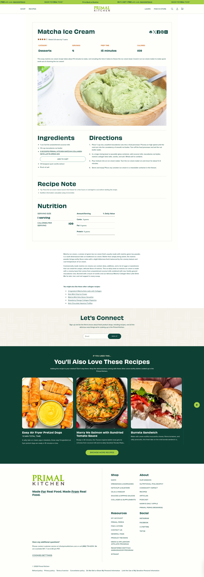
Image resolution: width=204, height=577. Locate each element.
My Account (117, 518)
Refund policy (37, 570)
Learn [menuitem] (148, 9)
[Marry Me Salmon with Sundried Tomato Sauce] (101, 403)
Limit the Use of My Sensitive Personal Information (140, 570)
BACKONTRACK (19, 2)
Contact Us (116, 530)
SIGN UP (114, 336)
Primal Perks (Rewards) (151, 508)
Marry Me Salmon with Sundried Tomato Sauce (99, 434)
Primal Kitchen (43, 566)
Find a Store (117, 526)
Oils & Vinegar (118, 492)
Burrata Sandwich (144, 432)
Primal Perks (117, 522)
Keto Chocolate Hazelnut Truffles (80, 303)
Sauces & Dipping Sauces (123, 496)
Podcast (144, 500)
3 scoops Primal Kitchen (52, 151)
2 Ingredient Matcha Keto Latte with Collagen (85, 291)
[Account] (177, 9)
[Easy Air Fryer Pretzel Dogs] (47, 403)
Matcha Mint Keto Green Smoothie (81, 297)
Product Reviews (119, 538)
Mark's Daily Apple (149, 504)
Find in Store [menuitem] (160, 9)
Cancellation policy (77, 570)
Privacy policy (49, 570)
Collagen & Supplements (123, 500)
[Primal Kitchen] (102, 9)
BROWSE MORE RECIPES (102, 452)
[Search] (172, 9)
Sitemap (115, 554)
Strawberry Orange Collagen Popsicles (82, 300)
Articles (144, 496)
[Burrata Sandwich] (156, 403)
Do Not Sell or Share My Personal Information (103, 570)
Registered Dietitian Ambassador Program (122, 549)
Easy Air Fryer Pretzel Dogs (42, 432)
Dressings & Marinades (122, 484)
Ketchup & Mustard (120, 488)
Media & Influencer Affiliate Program (120, 543)
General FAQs (117, 534)
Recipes (143, 492)
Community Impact (149, 488)
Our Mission (145, 480)
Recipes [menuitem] (32, 9)
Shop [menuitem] (22, 9)
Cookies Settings (42, 555)
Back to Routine (92, 2)
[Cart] (182, 9)
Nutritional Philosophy (151, 484)
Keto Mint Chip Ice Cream (77, 294)
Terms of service (62, 570)
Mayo (113, 480)
